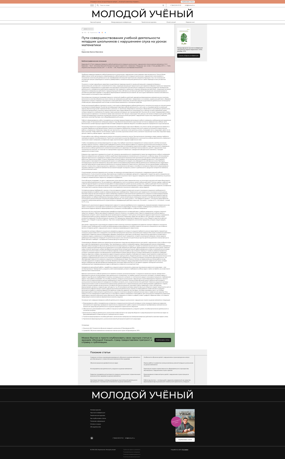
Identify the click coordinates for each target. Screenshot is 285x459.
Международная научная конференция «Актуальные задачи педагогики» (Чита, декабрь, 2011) (190, 49)
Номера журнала (95, 410)
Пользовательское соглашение (131, 452)
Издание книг (190, 22)
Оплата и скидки (95, 424)
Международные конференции (121, 22)
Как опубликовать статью (98, 418)
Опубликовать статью (188, 1)
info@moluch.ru (190, 5)
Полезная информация (97, 421)
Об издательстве (95, 427)
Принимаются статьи (175, 421)
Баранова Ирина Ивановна (92, 52)
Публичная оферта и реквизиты (131, 449)
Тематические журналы (149, 22)
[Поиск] (163, 5)
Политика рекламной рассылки (131, 456)
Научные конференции (97, 412)
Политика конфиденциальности (131, 454)
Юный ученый (171, 22)
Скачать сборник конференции (189, 55)
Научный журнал (95, 22)
